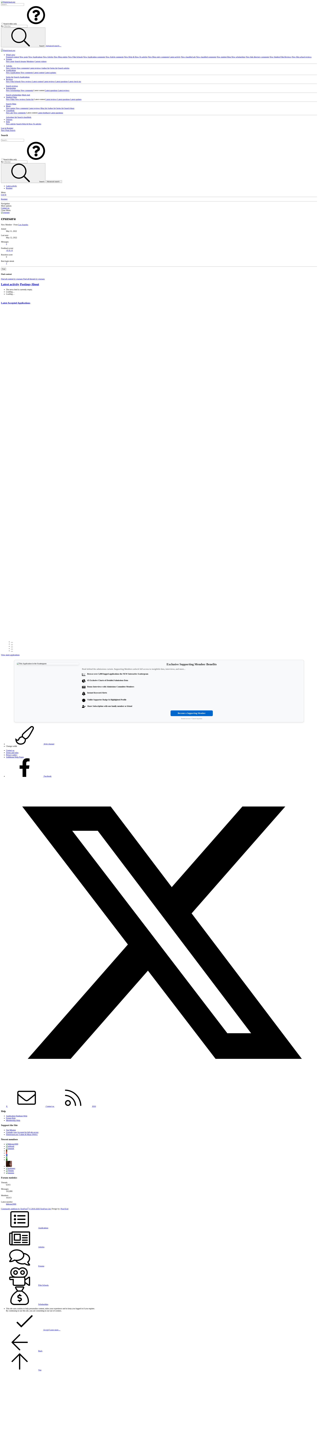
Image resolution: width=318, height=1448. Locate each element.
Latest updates (50, 73)
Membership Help (13, 1120)
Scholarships (11, 88)
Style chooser (48, 744)
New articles (11, 124)
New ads (9, 113)
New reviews (26, 81)
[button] (36, 24)
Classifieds (10, 111)
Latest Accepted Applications (15, 303)
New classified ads (188, 57)
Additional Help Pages (15, 757)
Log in (3, 195)
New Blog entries (61, 57)
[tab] (12, 642)
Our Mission (11, 1130)
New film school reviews (301, 57)
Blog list (43, 108)
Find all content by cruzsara (12, 279)
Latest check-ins (74, 81)
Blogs (8, 106)
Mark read (26, 95)
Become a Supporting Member (192, 713)
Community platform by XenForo (26, 1209)
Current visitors (40, 61)
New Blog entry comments (158, 57)
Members (30, 61)
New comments (23, 68)
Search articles (63, 68)
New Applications (35, 57)
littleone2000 (11, 1204)
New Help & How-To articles (135, 57)
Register (9, 188)
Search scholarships (13, 95)
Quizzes (9, 119)
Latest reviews (35, 68)
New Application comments (94, 57)
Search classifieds (24, 117)
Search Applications (22, 77)
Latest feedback (44, 113)
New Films (10, 99)
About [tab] (35, 284)
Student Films (11, 97)
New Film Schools (75, 57)
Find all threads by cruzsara (34, 279)
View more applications (10, 655)
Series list (54, 68)
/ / (9, 250)
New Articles (48, 57)
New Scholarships (13, 90)
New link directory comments (257, 57)
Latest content (38, 73)
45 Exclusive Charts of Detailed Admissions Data (107, 680)
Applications (11, 70)
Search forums (20, 61)
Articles (9, 66)
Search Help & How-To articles (28, 124)
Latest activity (175, 57)
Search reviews (12, 86)
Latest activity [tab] (10, 284)
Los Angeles (23, 225)
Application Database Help (16, 1116)
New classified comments (206, 57)
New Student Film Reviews (280, 57)
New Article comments (115, 57)
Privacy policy (11, 755)
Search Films (11, 104)
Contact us (5, 208)
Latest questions (61, 81)
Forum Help (11, 1118)
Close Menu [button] (6, 210)
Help (8, 122)
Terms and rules (12, 753)
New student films (224, 57)
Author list (45, 68)
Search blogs (69, 108)
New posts (24, 57)
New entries (10, 108)
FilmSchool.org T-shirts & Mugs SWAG (22, 1134)
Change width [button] (11, 746)
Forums (9, 59)
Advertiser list (11, 117)
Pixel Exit (64, 1209)
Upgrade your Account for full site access (22, 1132)
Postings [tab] (25, 284)
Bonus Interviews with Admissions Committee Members (110, 687)
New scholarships (238, 57)
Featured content (12, 57)
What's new (10, 55)
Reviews (9, 79)
